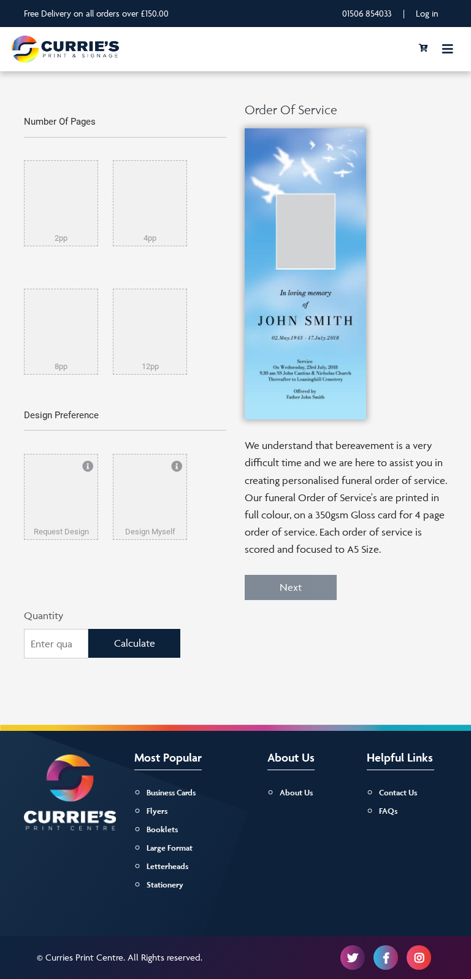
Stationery (165, 885)
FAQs (388, 811)
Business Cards (171, 792)
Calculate (134, 643)
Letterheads (167, 866)
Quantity (43, 615)
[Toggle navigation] (447, 49)
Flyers (157, 811)
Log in (427, 13)
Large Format (170, 848)
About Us (296, 792)
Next (291, 587)
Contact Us (398, 792)
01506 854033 (367, 13)
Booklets (162, 829)
